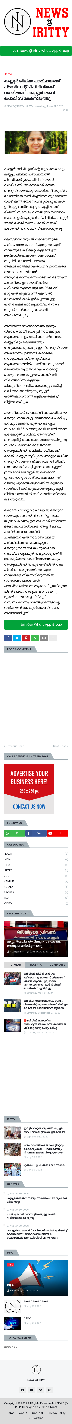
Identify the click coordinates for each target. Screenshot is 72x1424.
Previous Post (15, 746)
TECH (36, 898)
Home (8, 74)
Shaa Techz (50, 1407)
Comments (57, 965)
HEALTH (36, 854)
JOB (36, 876)
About (23, 1413)
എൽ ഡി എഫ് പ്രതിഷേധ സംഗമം (44, 1165)
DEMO (27, 1318)
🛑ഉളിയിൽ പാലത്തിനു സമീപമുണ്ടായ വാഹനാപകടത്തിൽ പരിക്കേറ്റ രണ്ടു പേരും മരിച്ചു (44, 1024)
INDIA (36, 859)
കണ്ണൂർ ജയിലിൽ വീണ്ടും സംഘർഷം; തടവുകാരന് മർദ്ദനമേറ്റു (34, 943)
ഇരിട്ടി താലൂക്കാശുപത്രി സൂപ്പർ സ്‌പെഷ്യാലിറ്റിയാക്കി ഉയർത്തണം (44, 1130)
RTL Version (36, 1418)
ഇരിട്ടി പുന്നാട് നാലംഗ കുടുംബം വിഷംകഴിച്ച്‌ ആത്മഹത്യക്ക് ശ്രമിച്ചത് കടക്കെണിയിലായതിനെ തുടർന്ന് (45, 1004)
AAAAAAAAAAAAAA (36, 1301)
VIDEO (36, 903)
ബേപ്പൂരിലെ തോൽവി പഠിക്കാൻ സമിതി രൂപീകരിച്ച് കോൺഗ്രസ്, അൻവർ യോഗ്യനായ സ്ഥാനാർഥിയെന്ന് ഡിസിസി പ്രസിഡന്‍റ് (37, 1234)
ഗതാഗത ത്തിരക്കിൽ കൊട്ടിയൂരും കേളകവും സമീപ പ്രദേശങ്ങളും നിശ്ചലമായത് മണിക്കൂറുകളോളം (43, 1148)
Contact (37, 1413)
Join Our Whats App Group (41, 624)
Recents (36, 965)
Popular (15, 965)
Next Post (59, 746)
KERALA (36, 887)
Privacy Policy (56, 1413)
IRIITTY (36, 870)
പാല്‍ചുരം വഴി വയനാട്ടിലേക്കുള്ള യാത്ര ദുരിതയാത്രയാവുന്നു (31, 1216)
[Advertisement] (36, 1075)
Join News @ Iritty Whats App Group (41, 50)
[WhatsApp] (35, 638)
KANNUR (36, 881)
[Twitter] (17, 638)
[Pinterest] (26, 638)
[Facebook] (8, 638)
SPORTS (36, 892)
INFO (36, 865)
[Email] (44, 638)
